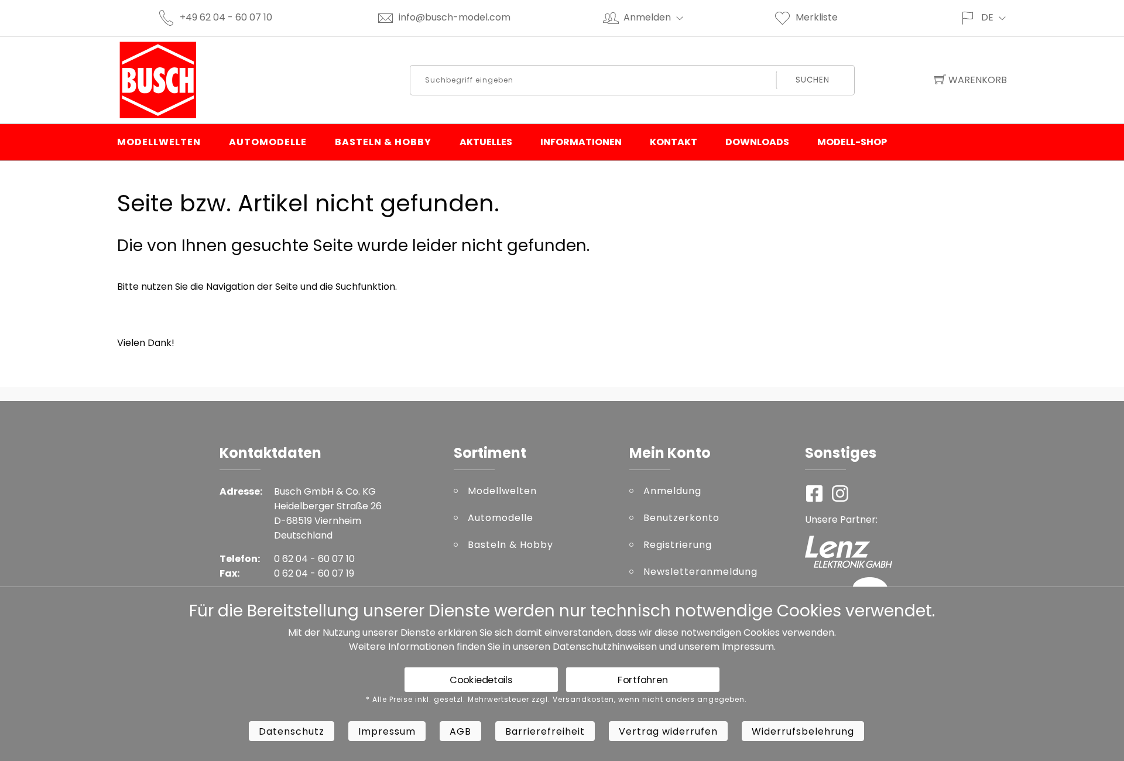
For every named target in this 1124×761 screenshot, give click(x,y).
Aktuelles (486, 142)
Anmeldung (672, 491)
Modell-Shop (852, 142)
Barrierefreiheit (545, 731)
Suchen (813, 79)
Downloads (757, 142)
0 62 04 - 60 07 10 (314, 558)
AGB (460, 731)
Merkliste (817, 17)
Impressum (748, 646)
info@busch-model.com (454, 17)
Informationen (581, 142)
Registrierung (677, 544)
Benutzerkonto (681, 518)
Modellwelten (159, 142)
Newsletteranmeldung (700, 571)
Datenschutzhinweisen (605, 646)
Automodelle (268, 142)
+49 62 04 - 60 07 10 (226, 17)
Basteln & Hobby (383, 142)
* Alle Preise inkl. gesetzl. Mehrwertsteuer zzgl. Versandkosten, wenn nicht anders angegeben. (556, 699)
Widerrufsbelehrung (803, 731)
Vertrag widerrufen (668, 731)
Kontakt (673, 142)
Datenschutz (291, 731)
